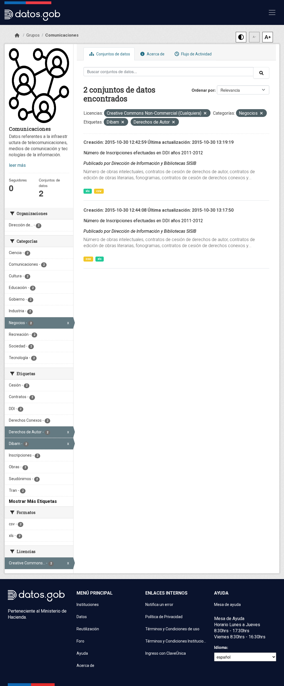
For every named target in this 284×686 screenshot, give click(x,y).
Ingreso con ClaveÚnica (165, 653)
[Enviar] (261, 73)
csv (99, 191)
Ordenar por (203, 90)
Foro (80, 641)
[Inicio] (17, 35)
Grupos (33, 35)
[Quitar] (205, 114)
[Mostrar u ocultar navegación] (272, 12)
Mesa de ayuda (227, 604)
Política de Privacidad (163, 617)
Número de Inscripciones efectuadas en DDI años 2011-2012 (143, 152)
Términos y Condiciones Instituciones (176, 641)
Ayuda (82, 653)
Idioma (220, 647)
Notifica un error (159, 604)
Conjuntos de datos (112, 54)
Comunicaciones (61, 35)
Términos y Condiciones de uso (172, 629)
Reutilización (88, 629)
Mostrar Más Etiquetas (33, 501)
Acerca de (155, 54)
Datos (82, 617)
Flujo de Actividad (196, 54)
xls (88, 191)
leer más (17, 165)
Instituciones (88, 604)
